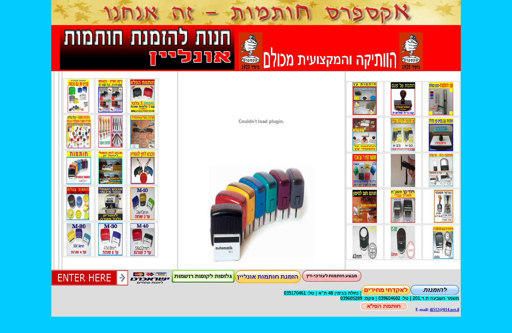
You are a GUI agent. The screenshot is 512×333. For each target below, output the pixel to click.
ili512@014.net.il (444, 309)
